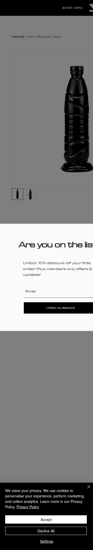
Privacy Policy (28, 506)
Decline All (46, 530)
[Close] (86, 490)
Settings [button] (46, 541)
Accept (46, 519)
